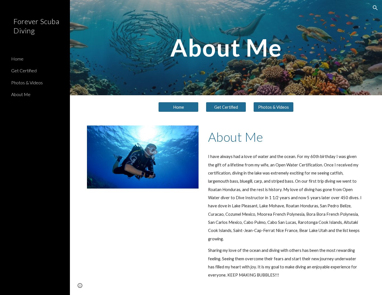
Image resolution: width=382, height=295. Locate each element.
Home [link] (17, 58)
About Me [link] (20, 94)
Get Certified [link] (24, 70)
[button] (375, 8)
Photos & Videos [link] (27, 82)
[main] (226, 47)
